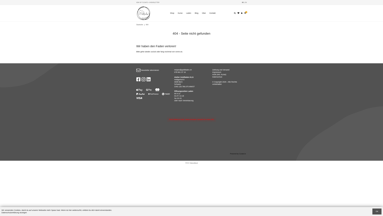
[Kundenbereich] (241, 13)
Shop (172, 13)
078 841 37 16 (180, 72)
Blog (196, 13)
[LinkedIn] (148, 79)
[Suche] (235, 13)
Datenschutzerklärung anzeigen (14, 213)
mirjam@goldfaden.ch (183, 70)
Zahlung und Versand (220, 70)
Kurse (180, 13)
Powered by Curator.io (238, 154)
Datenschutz (217, 77)
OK (377, 211)
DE (243, 2)
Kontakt (212, 13)
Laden (188, 13)
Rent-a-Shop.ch (194, 163)
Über (204, 13)
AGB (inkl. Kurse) (219, 75)
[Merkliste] (238, 13)
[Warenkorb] (245, 13)
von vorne (176, 52)
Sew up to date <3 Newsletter (147, 2)
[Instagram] (143, 79)
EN (246, 2)
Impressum (216, 72)
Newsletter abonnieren (149, 70)
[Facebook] (138, 79)
